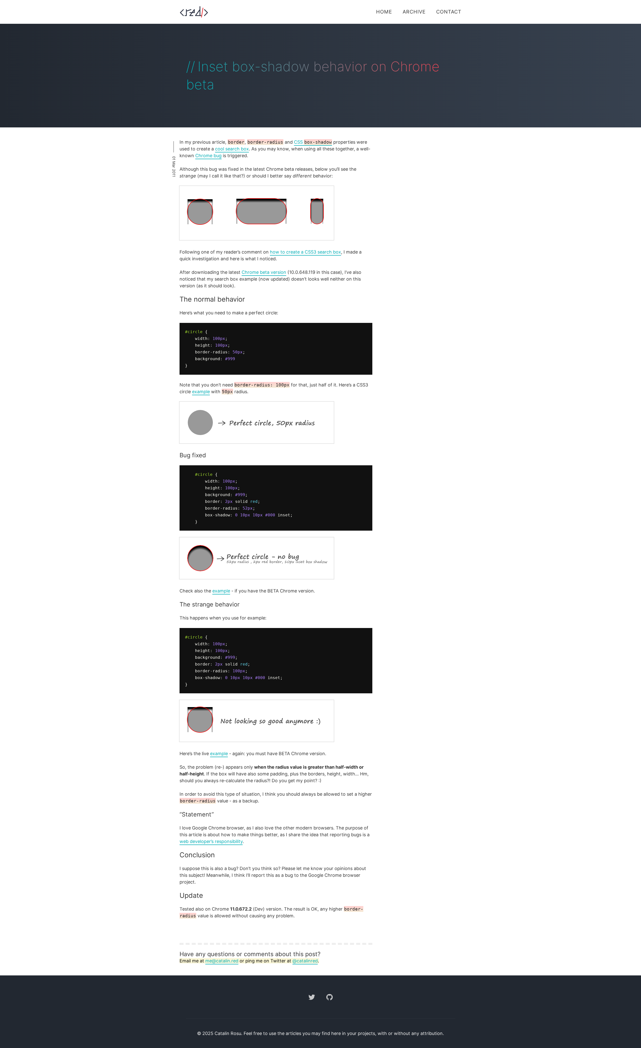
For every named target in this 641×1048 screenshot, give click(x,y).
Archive (414, 12)
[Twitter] (312, 1003)
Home (384, 12)
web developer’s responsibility (211, 841)
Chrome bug (208, 155)
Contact (448, 12)
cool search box (232, 148)
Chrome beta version (264, 272)
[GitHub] (329, 1003)
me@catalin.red (221, 960)
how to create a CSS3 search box (305, 252)
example (201, 391)
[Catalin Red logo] (194, 12)
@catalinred (305, 960)
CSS (313, 142)
